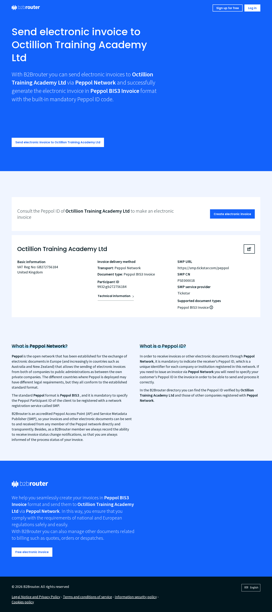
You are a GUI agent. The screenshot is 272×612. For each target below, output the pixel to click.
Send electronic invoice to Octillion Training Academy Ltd (57, 142)
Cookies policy (23, 602)
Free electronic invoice (32, 552)
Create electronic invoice (232, 214)
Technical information (114, 296)
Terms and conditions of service (87, 596)
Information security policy (136, 596)
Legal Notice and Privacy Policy (36, 596)
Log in (252, 8)
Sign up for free (227, 8)
